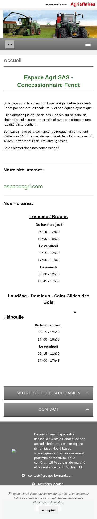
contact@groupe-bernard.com (50, 475)
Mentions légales (50, 484)
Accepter (48, 510)
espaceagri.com (23, 186)
